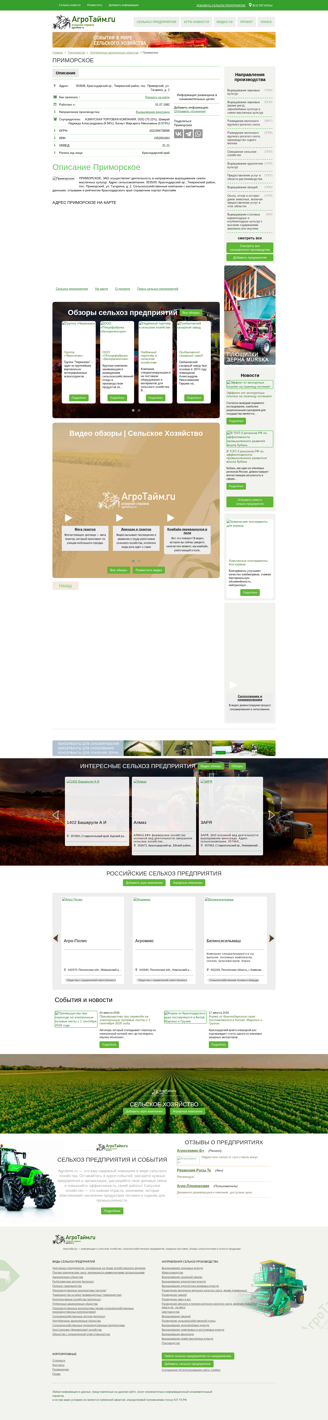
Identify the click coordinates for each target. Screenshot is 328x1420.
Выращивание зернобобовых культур (185, 1325)
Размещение (60, 1369)
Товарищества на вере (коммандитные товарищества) (87, 1295)
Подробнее (79, 397)
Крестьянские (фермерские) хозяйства (77, 1329)
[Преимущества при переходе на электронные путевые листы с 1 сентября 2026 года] (76, 1029)
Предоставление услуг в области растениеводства (249, 177)
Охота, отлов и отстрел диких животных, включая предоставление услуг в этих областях (249, 201)
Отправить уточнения (190, 111)
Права (56, 1374)
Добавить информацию (124, 5)
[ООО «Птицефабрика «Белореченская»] (117, 334)
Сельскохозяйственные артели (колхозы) (78, 1316)
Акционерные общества (67, 1277)
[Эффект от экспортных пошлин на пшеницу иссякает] (249, 385)
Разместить (94, 5)
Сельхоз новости (70, 5)
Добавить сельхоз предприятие (221, 5)
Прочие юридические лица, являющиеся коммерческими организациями (98, 1272)
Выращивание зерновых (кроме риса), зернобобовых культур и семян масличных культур (249, 107)
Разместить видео (149, 570)
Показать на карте (157, 97)
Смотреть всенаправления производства (250, 247)
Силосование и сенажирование (250, 697)
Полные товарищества (67, 1286)
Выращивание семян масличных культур (187, 1338)
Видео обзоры (211, 766)
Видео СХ (225, 22)
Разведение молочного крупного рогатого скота (249, 122)
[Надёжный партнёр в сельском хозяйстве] (155, 334)
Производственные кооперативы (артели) (79, 1290)
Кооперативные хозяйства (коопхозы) (76, 1299)
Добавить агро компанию (144, 882)
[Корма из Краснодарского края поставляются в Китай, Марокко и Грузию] (186, 1029)
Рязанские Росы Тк (194, 1170)
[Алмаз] (164, 798)
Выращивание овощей (249, 187)
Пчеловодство (171, 1343)
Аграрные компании (187, 882)
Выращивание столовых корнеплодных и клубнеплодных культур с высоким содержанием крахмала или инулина (249, 221)
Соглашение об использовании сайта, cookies (191, 1370)
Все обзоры (191, 312)
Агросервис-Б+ (190, 1151)
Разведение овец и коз (176, 1299)
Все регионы (262, 5)
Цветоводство (171, 1312)
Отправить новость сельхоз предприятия (250, 501)
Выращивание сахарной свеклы (182, 1277)
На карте (101, 288)
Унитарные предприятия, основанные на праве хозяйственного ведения (98, 1268)
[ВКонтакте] (178, 133)
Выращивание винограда (153, 112)
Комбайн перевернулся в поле (187, 530)
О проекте (122, 288)
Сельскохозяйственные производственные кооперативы (88, 1325)
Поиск (266, 22)
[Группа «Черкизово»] (79, 334)
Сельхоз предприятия (156, 22)
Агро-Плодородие (193, 1186)
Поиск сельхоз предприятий (157, 288)
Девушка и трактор (136, 529)
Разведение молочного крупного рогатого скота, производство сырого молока (249, 138)
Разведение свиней (174, 1295)
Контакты (58, 1365)
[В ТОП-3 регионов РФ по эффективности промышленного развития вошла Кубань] (249, 440)
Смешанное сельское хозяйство (249, 153)
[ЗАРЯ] (231, 798)
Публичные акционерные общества (75, 1303)
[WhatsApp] (198, 133)
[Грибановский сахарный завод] (194, 334)
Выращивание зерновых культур (249, 92)
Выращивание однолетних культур (249, 165)
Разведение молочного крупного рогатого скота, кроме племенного (204, 1290)
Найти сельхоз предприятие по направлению (198, 1356)
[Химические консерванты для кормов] (249, 538)
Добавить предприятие (250, 257)
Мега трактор (85, 529)
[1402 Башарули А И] (97, 798)
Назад (65, 585)
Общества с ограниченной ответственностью (81, 1334)
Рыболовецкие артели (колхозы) (73, 1281)
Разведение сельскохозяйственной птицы (189, 1320)
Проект (246, 22)
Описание (65, 73)
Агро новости (196, 22)
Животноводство (172, 1272)
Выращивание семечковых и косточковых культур (193, 1329)
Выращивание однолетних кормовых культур (190, 1286)
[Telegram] (188, 133)
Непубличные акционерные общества (76, 1320)
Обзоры (237, 766)
